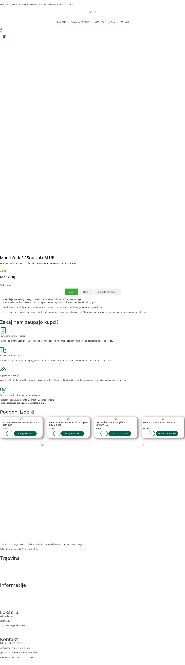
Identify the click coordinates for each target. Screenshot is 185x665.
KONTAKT (124, 21)
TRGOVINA (61, 21)
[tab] (71, 292)
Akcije (2, 571)
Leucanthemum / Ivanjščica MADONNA (110, 423)
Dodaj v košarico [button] (25, 433)
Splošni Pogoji (6, 598)
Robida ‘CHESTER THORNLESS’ (159, 422)
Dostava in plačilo (7, 603)
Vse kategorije (6, 562)
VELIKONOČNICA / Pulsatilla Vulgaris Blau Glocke (68, 423)
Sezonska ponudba (8, 566)
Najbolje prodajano (8, 576)
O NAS (112, 21)
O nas (2, 589)
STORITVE (99, 21)
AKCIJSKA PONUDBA (80, 21)
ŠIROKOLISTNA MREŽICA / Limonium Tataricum (21, 423)
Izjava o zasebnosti (8, 594)
